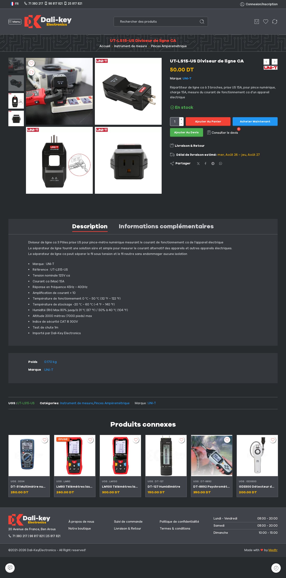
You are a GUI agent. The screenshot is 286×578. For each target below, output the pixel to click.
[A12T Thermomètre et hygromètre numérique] (275, 62)
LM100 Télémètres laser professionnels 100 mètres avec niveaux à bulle (120, 486)
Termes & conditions (175, 528)
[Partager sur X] (198, 163)
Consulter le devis (225, 132)
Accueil (104, 46)
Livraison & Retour (189, 146)
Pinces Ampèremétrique (169, 46)
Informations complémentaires (166, 226)
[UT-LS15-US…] (59, 160)
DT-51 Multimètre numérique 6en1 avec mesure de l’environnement (29, 486)
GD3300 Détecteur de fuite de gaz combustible (257, 486)
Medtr (273, 550)
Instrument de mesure (130, 46)
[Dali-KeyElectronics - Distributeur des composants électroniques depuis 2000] (48, 21)
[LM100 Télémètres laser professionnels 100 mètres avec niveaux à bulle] (120, 455)
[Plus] (181, 119)
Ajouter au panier (208, 121)
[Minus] (181, 124)
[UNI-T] (271, 68)
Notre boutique (79, 528)
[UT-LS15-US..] (16, 65)
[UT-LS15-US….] (128, 91)
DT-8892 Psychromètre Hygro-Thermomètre (211, 486)
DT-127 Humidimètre (164, 486)
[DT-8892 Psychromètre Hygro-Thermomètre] (211, 455)
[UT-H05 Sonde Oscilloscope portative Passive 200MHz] (266, 62)
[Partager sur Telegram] (213, 163)
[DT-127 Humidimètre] (166, 455)
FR (16, 4)
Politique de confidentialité (179, 522)
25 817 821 (75, 3)
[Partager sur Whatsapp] (220, 163)
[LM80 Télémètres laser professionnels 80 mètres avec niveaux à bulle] (74, 455)
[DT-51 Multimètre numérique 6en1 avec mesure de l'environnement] (29, 455)
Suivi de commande (128, 522)
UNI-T (187, 78)
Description (90, 226)
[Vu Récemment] (276, 568)
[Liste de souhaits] (31, 63)
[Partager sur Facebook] (205, 163)
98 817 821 (55, 3)
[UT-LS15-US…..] (128, 160)
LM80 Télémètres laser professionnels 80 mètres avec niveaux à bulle (74, 486)
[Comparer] (31, 72)
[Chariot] (257, 22)
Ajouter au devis (186, 132)
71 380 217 (35, 3)
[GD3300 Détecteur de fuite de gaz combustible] (257, 455)
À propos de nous (81, 522)
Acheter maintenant (255, 121)
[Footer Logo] (29, 519)
